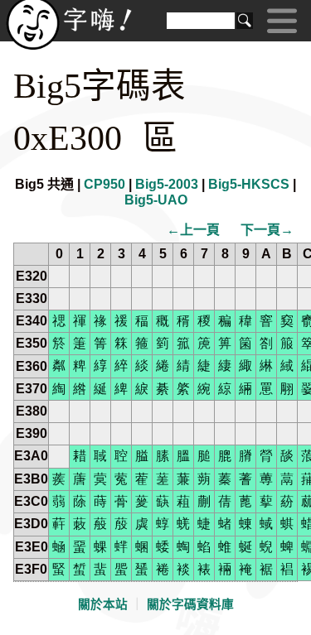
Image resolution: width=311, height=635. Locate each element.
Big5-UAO (155, 200)
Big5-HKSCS (248, 184)
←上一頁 (193, 230)
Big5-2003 (166, 184)
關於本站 (103, 604)
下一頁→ (267, 230)
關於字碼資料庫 (190, 604)
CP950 (104, 184)
